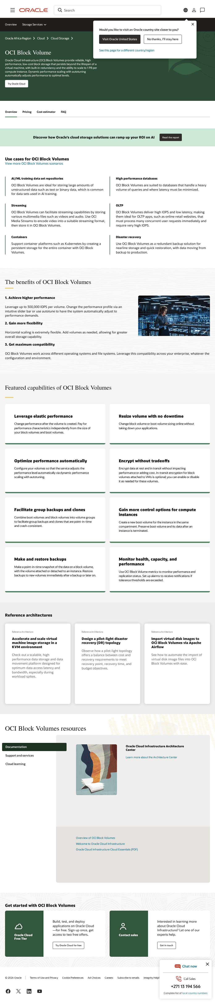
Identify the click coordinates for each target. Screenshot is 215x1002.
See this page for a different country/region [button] (126, 50)
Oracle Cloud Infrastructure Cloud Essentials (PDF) (107, 849)
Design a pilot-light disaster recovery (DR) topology (105, 640)
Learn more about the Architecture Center (151, 757)
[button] (12, 10)
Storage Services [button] (32, 24)
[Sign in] (194, 10)
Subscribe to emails (128, 977)
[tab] (34, 747)
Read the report (170, 137)
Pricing (26, 111)
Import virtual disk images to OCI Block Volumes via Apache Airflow (176, 642)
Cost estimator (46, 111)
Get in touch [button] (166, 945)
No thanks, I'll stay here (162, 39)
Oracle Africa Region (18, 38)
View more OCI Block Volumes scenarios (34, 163)
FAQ (63, 111)
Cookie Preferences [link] (73, 977)
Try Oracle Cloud (16, 83)
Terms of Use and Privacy (44, 977)
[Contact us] (202, 10)
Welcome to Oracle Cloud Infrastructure (100, 843)
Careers (109, 977)
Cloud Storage (60, 38)
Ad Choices (94, 977)
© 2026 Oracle (13, 977)
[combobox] (107, 10)
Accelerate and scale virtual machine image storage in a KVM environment (34, 642)
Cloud (41, 38)
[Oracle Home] (33, 10)
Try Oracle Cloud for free (68, 945)
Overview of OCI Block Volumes (95, 837)
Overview (11, 24)
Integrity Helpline (153, 977)
